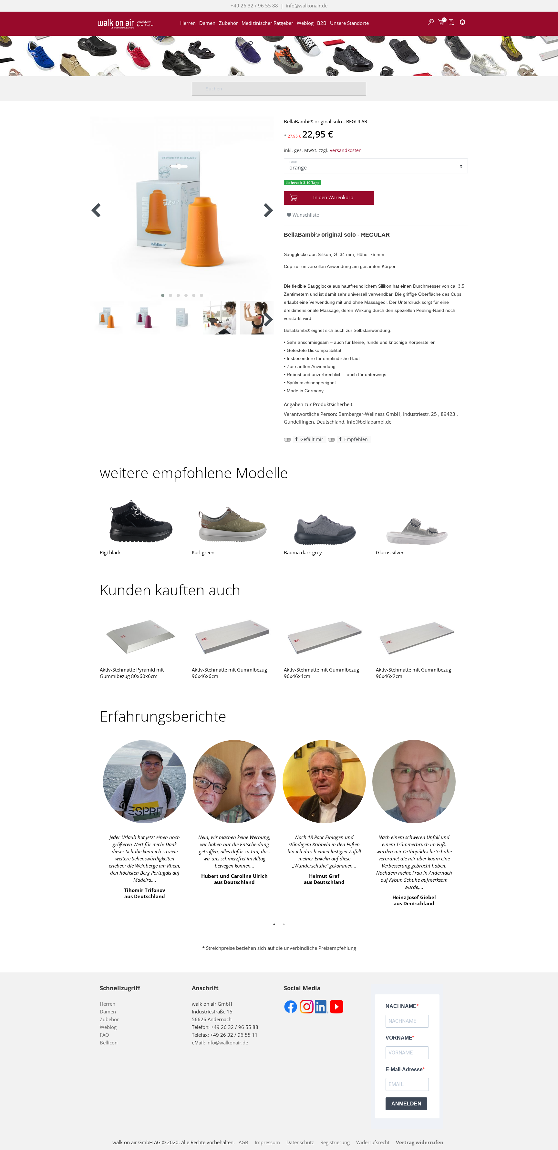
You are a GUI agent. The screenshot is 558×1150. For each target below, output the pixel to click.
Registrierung (335, 1142)
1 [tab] (274, 924)
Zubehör (228, 21)
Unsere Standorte (349, 21)
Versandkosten (346, 150)
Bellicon (109, 1042)
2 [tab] (284, 924)
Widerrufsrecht (372, 1142)
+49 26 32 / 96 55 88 (254, 5)
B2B (321, 21)
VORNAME (399, 1038)
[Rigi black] (141, 520)
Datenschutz (300, 1142)
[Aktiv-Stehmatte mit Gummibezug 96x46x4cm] (325, 637)
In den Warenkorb (333, 197)
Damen (207, 21)
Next (463, 825)
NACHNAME (401, 1006)
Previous (95, 825)
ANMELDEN (406, 1103)
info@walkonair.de (306, 5)
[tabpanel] (145, 821)
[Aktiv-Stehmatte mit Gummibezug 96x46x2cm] (417, 637)
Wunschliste (305, 215)
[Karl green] (233, 520)
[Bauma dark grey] (325, 520)
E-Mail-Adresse (404, 1069)
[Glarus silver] (417, 520)
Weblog (305, 21)
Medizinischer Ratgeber (267, 21)
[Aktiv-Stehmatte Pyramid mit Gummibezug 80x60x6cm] (141, 637)
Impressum (267, 1142)
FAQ (104, 1035)
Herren (188, 21)
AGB (243, 1142)
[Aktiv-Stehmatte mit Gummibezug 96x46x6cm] (233, 637)
